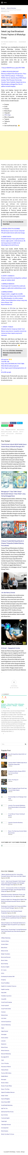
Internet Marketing (6, 1024)
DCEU (2, 973)
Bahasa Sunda (4, 950)
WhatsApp (5, 425)
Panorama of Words (6, 1066)
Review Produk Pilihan (6, 1085)
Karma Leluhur (4, 1037)
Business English (5, 966)
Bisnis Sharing (4, 963)
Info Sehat (3, 1018)
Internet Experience (6, 1021)
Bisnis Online (4, 960)
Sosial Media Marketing (6, 1105)
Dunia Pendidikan (5, 983)
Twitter (20, 423)
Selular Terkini (4, 1095)
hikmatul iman (4, 1015)
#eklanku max (6, 431)
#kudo (15, 431)
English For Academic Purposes (8, 986)
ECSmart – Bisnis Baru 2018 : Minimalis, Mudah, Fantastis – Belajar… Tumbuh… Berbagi (12, 705)
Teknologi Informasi (6, 1124)
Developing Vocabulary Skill (7, 976)
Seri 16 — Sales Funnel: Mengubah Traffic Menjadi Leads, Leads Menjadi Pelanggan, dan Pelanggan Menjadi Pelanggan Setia (13, 882)
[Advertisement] (14, 145)
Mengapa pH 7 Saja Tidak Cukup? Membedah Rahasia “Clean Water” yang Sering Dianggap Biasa (13, 494)
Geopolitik (3, 999)
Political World (4, 1069)
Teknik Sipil (4, 1121)
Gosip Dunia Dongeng (6, 1002)
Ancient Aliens (4, 944)
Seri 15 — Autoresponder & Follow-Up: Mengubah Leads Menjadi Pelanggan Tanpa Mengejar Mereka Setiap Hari (13, 889)
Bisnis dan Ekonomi (5, 957)
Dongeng (3, 979)
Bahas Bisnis (4, 947)
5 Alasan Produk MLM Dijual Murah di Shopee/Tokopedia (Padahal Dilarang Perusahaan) (12, 543)
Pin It (11, 425)
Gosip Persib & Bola (6, 1008)
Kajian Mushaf (4, 1031)
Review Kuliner (4, 1082)
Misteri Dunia (4, 1047)
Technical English (5, 1118)
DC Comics (4, 970)
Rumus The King (5, 1089)
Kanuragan (3, 1034)
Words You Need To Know (7, 1134)
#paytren (4, 435)
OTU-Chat (7, 115)
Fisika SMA (3, 992)
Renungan (3, 1079)
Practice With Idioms (6, 1073)
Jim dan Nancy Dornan (8, 592)
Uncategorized (4, 1127)
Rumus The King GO (13, 779)
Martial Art (3, 1044)
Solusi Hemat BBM (5, 1102)
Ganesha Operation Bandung (15, 822)
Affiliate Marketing (5, 938)
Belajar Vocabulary (5, 954)
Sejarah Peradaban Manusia (7, 1092)
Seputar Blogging (5, 1098)
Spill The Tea (4, 1108)
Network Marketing (11, 8)
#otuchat (10, 433)
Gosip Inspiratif (5, 1005)
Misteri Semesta (5, 1050)
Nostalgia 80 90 (5, 1057)
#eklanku (20, 429)
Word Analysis (4, 1131)
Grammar (3, 1012)
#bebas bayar (11, 429)
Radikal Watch (4, 1076)
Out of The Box (5, 1063)
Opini (2, 1060)
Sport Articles (4, 1114)
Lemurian (3, 1040)
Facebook (14, 423)
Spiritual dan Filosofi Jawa (7, 1111)
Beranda (3, 8)
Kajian (2, 1028)
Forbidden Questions (6, 995)
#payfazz (18, 433)
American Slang (5, 941)
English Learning (5, 989)
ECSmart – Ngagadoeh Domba (10, 648)
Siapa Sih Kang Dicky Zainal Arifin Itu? (17, 754)
